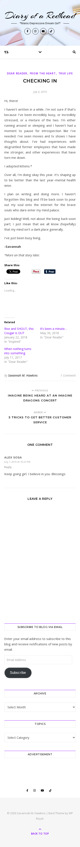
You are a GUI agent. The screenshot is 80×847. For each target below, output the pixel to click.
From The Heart (43, 73)
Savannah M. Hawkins (23, 375)
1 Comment (68, 375)
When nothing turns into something (17, 351)
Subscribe (18, 673)
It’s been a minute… (53, 329)
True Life (65, 73)
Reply (8, 467)
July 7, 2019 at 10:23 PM (17, 461)
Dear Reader (17, 73)
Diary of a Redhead (40, 15)
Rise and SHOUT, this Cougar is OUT (19, 331)
